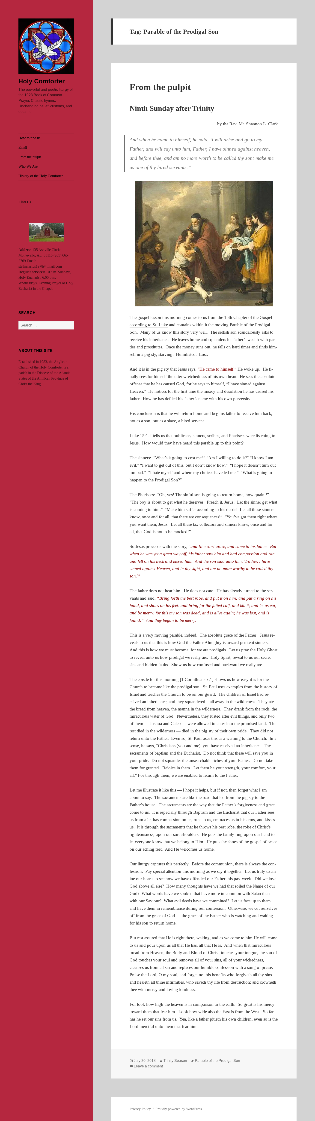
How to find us (29, 138)
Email (22, 147)
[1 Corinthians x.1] (197, 679)
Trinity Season (175, 1061)
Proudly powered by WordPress (178, 1109)
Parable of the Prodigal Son (217, 1061)
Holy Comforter (41, 81)
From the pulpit (29, 157)
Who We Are (28, 166)
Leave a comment (148, 1066)
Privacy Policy (140, 1109)
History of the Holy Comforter (40, 176)
